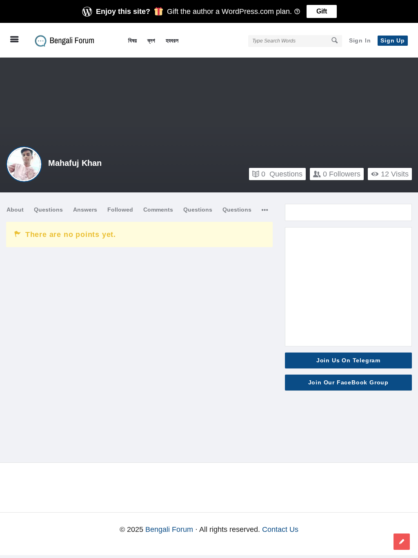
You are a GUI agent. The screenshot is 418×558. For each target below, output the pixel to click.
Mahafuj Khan (75, 162)
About (15, 209)
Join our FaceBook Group (348, 382)
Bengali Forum (169, 529)
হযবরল (172, 40)
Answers (85, 209)
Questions (281, 174)
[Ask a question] (402, 541)
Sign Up (392, 40)
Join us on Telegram (348, 360)
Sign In (360, 40)
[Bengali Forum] (70, 40)
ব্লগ (151, 40)
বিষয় (132, 40)
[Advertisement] (348, 287)
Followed (120, 209)
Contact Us (280, 529)
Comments (158, 209)
